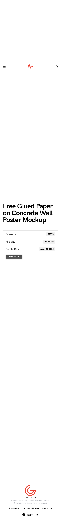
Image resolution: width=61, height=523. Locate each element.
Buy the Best (14, 508)
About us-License (31, 508)
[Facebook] (23, 514)
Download (14, 256)
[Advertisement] (30, 30)
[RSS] (37, 514)
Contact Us (47, 508)
